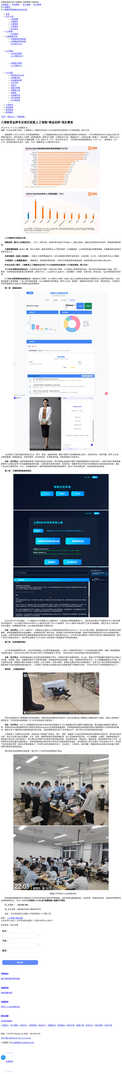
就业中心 (42, 1025)
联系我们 (9, 112)
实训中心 (23, 1025)
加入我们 (14, 29)
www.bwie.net (25, 1038)
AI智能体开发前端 (18, 39)
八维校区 (14, 21)
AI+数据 (9, 31)
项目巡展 (19, 918)
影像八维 (80, 1025)
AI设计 (13, 85)
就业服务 (9, 107)
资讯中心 (11, 117)
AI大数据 (14, 34)
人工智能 (11, 918)
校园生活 (52, 1025)
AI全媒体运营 (16, 80)
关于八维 (9, 16)
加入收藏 (26, 5)
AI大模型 (9, 51)
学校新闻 (21, 117)
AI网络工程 (15, 90)
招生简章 (99, 1025)
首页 (8, 14)
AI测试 (13, 93)
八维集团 (5, 5)
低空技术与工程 (17, 75)
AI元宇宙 (14, 83)
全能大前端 (15, 88)
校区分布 (70, 1025)
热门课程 (14, 1025)
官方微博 (37, 5)
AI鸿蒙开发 (15, 78)
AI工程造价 (15, 100)
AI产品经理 (15, 98)
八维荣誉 (14, 24)
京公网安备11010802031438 (22, 1043)
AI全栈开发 (15, 95)
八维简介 (5, 1025)
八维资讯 (14, 26)
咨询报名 (9, 110)
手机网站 (15, 5)
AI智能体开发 (11, 36)
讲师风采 (33, 1025)
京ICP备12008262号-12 (10, 1038)
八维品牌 (14, 19)
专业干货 (108, 1025)
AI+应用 (9, 73)
